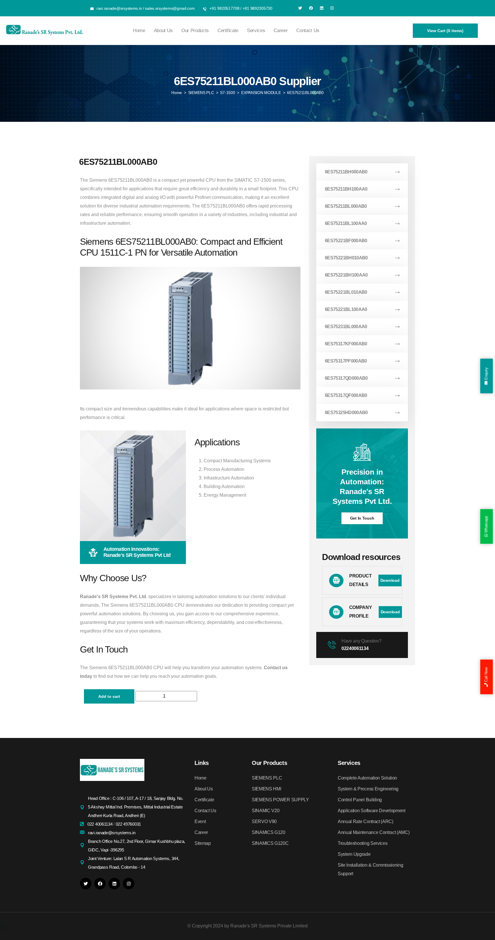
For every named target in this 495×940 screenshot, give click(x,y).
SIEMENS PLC (201, 92)
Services (256, 30)
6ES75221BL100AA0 (346, 309)
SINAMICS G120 (268, 832)
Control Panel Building (360, 799)
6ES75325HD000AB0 (346, 412)
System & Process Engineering (368, 788)
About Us (163, 30)
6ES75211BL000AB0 (346, 206)
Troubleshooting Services (362, 843)
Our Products (195, 30)
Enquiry (486, 374)
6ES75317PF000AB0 (346, 361)
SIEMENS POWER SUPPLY (280, 799)
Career (281, 30)
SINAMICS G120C (270, 843)
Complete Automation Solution (367, 777)
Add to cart (109, 696)
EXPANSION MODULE (261, 92)
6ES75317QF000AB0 (346, 395)
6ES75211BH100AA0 (346, 189)
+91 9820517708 (224, 8)
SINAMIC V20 (265, 810)
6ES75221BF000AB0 (346, 240)
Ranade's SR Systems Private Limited (269, 925)
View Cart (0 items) (445, 30)
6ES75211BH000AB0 (346, 171)
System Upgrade (354, 854)
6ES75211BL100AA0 (346, 223)
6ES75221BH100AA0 (346, 275)
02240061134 (354, 648)
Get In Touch (362, 518)
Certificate (227, 30)
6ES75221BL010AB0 (346, 292)
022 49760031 (128, 824)
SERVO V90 (264, 821)
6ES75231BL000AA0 (346, 326)
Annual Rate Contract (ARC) (365, 821)
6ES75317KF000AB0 (346, 343)
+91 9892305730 (257, 8)
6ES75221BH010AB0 (346, 257)
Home (139, 30)
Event (200, 821)
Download (390, 580)
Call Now (486, 675)
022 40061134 (100, 824)
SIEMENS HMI (266, 788)
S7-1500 (227, 92)
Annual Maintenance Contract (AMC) (373, 832)
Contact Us (307, 30)
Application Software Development (371, 810)
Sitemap (203, 843)
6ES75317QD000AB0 (346, 378)
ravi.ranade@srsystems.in (119, 8)
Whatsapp (486, 525)
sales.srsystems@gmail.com (170, 8)
